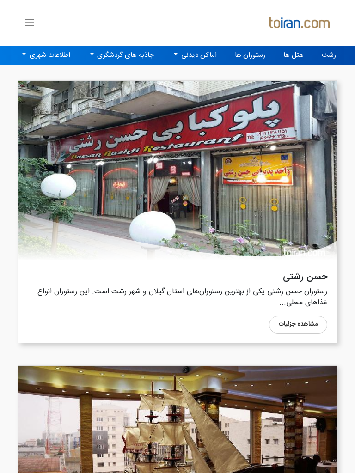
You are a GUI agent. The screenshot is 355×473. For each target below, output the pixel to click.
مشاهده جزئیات (298, 324)
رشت (329, 55)
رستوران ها (250, 55)
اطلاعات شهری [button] (49, 55)
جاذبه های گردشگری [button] (124, 55)
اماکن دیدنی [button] (198, 55)
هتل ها (293, 55)
